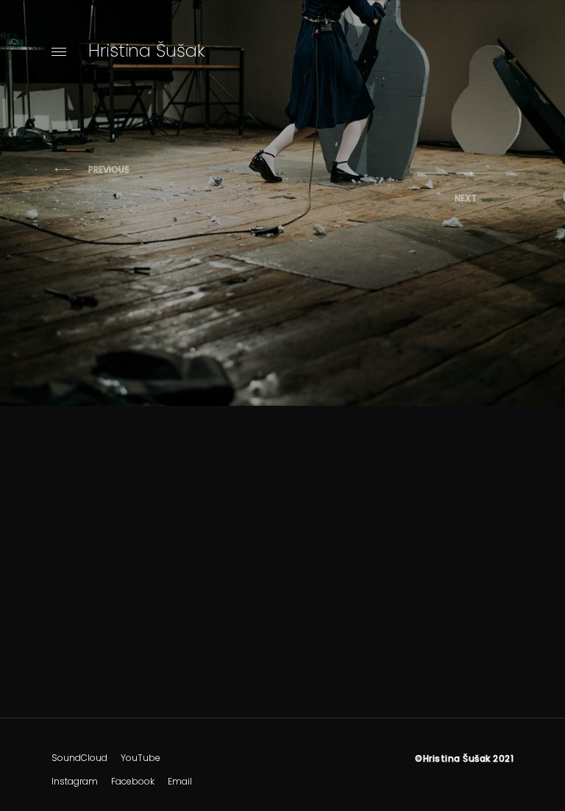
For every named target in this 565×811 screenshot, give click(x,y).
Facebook (132, 781)
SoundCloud (79, 757)
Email (180, 781)
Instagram (74, 781)
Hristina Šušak (146, 50)
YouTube (140, 757)
